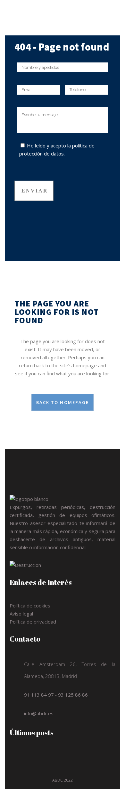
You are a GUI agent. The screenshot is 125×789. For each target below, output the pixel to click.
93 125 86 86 (73, 694)
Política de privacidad (33, 621)
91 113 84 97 (39, 694)
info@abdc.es (39, 713)
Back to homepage (62, 402)
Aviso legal (21, 613)
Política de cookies (30, 605)
